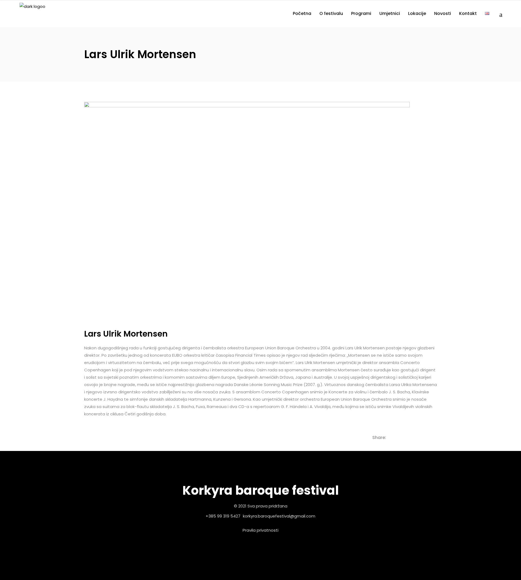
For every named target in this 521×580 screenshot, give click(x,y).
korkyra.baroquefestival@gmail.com (279, 516)
